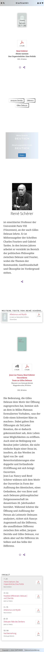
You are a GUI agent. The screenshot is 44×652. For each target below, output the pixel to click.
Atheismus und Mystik (18, 314)
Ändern (22, 155)
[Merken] (20, 67)
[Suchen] (3, 3)
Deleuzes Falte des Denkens (14, 621)
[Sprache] (40, 3)
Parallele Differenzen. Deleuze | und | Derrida (15, 597)
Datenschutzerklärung (31, 650)
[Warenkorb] (42, 3)
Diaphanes (22, 3)
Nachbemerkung (10, 633)
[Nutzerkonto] (38, 3)
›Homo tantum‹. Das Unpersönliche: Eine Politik (14, 583)
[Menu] (1, 3)
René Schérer (22, 51)
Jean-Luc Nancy (16, 375)
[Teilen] (24, 67)
